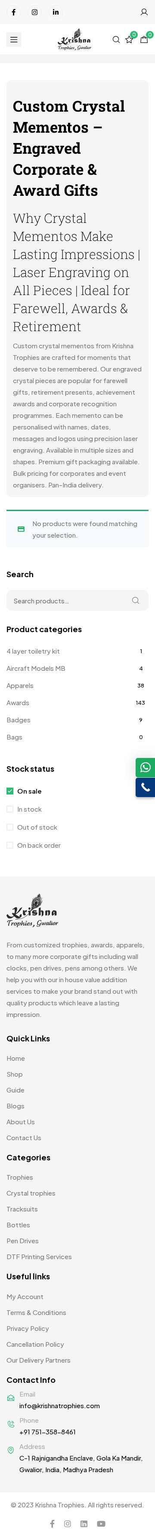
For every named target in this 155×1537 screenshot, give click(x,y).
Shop (14, 1074)
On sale (29, 791)
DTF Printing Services (39, 1256)
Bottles (18, 1224)
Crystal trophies (31, 1193)
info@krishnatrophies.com (59, 1405)
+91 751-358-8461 (47, 1431)
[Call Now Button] (145, 787)
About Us (20, 1121)
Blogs (15, 1106)
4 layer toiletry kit (33, 651)
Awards (17, 702)
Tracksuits (22, 1209)
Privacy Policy (27, 1328)
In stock (29, 809)
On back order (38, 845)
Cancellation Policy (35, 1344)
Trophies (19, 1177)
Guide (15, 1090)
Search (136, 600)
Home (15, 1058)
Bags (14, 737)
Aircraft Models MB (35, 668)
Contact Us (23, 1137)
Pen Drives (22, 1240)
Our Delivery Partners (38, 1360)
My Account (24, 1296)
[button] (145, 767)
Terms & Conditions (36, 1312)
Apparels (20, 685)
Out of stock (36, 827)
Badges (18, 719)
